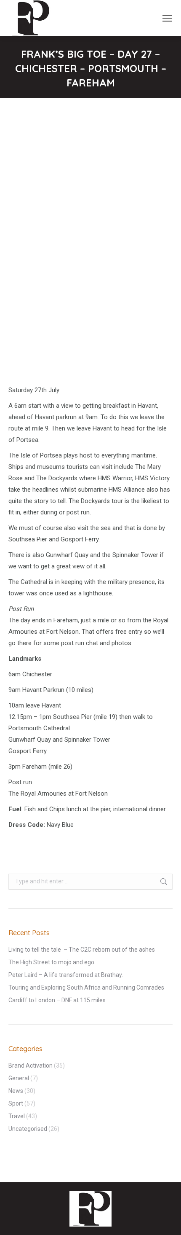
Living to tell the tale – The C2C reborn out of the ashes (81, 949)
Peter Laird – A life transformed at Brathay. (65, 974)
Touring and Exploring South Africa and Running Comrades (86, 987)
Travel (16, 1116)
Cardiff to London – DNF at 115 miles (57, 1000)
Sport (15, 1103)
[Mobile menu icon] (167, 18)
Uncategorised (27, 1128)
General (18, 1078)
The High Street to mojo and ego (51, 962)
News (15, 1090)
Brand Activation (30, 1065)
